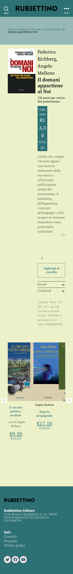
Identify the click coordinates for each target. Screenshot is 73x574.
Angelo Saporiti (54, 393)
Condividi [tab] (44, 291)
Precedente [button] (3, 400)
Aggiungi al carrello (51, 270)
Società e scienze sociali (46, 29)
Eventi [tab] (42, 284)
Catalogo (23, 29)
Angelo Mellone (25, 405)
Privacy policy (14, 545)
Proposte (11, 541)
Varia (52, 302)
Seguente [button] (69, 400)
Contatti (10, 536)
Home (11, 29)
